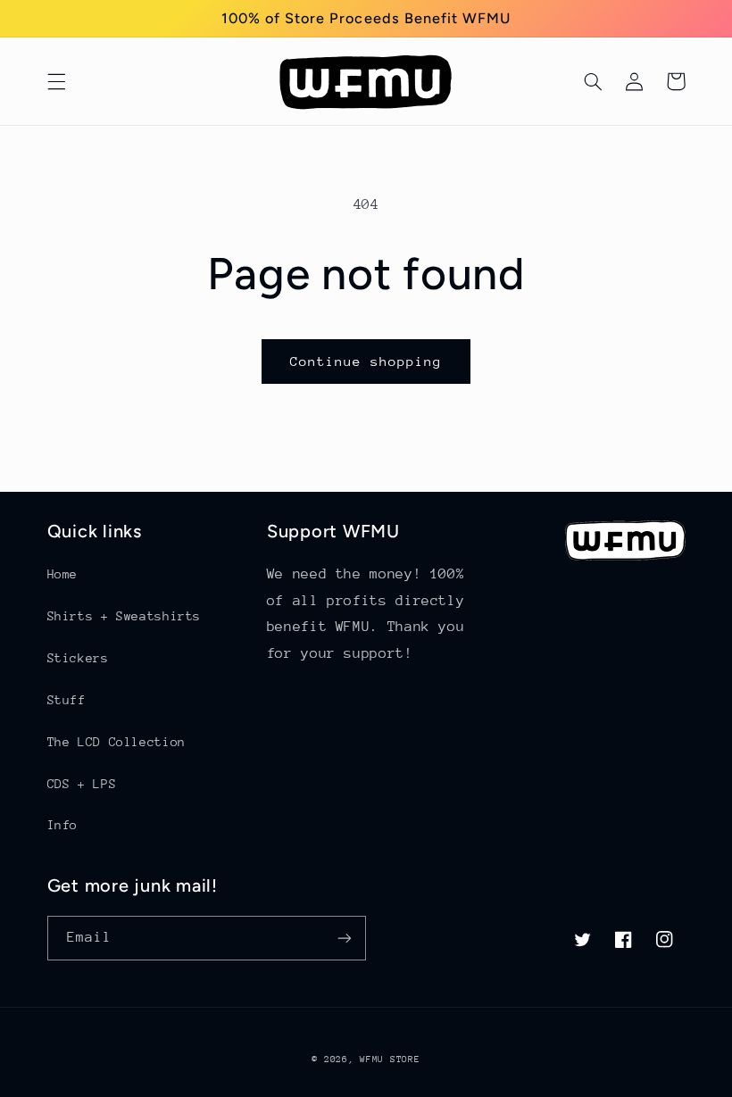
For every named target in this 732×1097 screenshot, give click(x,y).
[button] (56, 81)
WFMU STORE (390, 1059)
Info (63, 825)
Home (63, 574)
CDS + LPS (82, 784)
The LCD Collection (116, 742)
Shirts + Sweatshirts (124, 616)
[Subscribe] (344, 938)
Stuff (66, 700)
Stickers (78, 658)
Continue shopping (366, 361)
